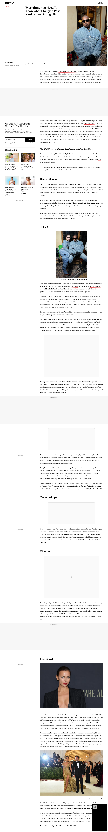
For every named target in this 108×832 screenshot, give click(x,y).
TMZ (97, 540)
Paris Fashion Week (77, 458)
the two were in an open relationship (66, 286)
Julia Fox (81, 284)
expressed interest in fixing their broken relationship (66, 126)
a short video (52, 532)
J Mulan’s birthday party (89, 532)
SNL (63, 79)
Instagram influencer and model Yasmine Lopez (86, 529)
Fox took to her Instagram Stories (61, 473)
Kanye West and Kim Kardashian (69, 71)
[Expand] (93, 806)
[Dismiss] (105, 806)
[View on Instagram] (71, 356)
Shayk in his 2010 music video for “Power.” (60, 725)
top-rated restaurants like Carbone (61, 315)
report (75, 159)
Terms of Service (30, 142)
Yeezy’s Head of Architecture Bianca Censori (64, 157)
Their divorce (44, 74)
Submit (30, 139)
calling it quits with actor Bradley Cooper (75, 803)
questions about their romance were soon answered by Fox (72, 325)
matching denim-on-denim (53, 458)
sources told (92, 715)
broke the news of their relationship (71, 606)
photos (83, 813)
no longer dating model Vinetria (71, 603)
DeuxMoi (66, 733)
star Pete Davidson (71, 79)
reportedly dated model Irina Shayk (66, 715)
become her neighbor (87, 129)
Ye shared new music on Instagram (70, 190)
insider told (64, 720)
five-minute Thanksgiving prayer (76, 134)
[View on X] (71, 439)
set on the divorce (90, 123)
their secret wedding (64, 203)
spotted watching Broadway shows (87, 312)
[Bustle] (9, 3)
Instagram (92, 134)
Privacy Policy (10, 143)
